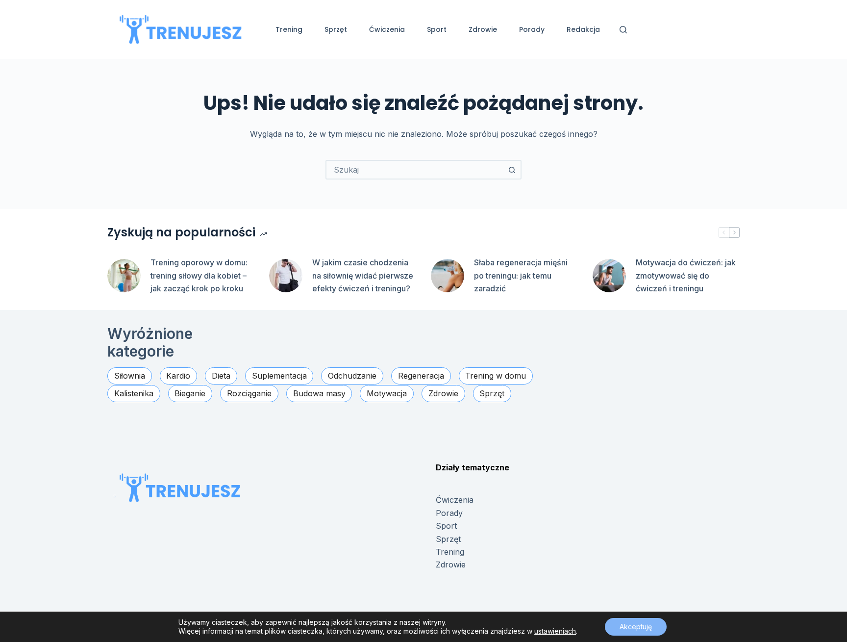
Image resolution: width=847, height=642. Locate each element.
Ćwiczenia (387, 29)
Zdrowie (483, 29)
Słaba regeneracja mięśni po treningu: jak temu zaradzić (521, 275)
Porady (532, 29)
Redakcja (583, 29)
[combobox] (414, 170)
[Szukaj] (623, 29)
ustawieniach (555, 631)
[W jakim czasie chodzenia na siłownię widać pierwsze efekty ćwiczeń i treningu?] (285, 275)
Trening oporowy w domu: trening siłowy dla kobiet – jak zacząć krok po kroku (199, 275)
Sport (437, 29)
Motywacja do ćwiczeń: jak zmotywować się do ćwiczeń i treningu (686, 275)
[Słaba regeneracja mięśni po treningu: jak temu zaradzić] (447, 275)
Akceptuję (636, 626)
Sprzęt (335, 29)
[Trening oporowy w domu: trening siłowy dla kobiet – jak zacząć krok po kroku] (124, 275)
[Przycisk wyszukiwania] (512, 170)
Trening (288, 29)
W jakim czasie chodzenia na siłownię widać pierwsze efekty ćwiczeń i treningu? (362, 275)
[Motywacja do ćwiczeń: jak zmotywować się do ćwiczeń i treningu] (609, 275)
